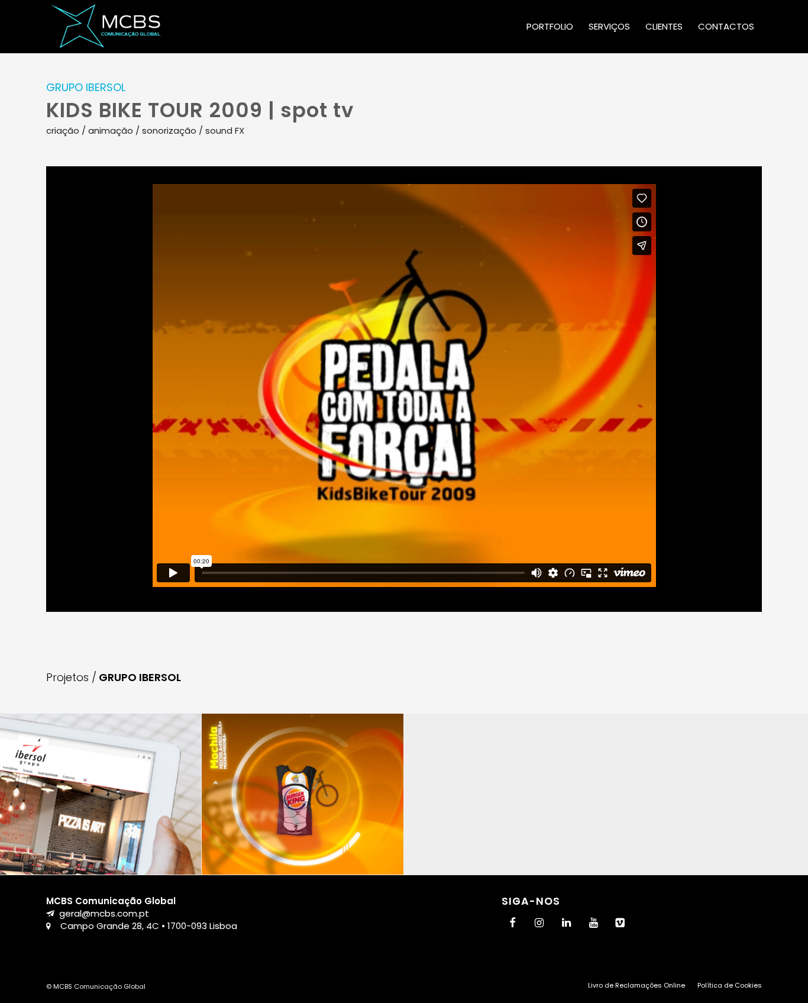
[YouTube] (593, 923)
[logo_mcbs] (105, 26)
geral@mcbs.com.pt (104, 913)
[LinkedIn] (566, 923)
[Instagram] (539, 923)
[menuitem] (550, 26)
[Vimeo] (620, 923)
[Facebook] (513, 923)
